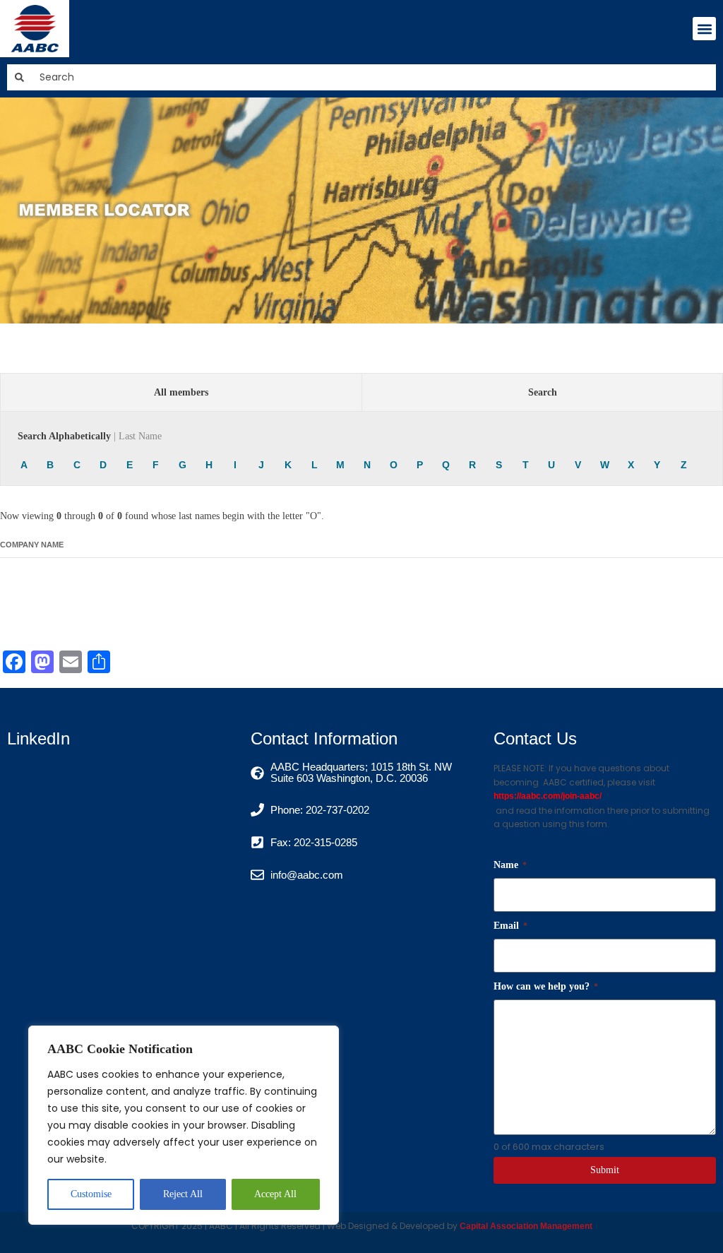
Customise (91, 1194)
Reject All (183, 1194)
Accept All (275, 1194)
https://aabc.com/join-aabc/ (548, 796)
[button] (704, 28)
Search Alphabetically (90, 436)
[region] (183, 1125)
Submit (604, 1170)
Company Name (32, 544)
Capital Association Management (525, 1226)
